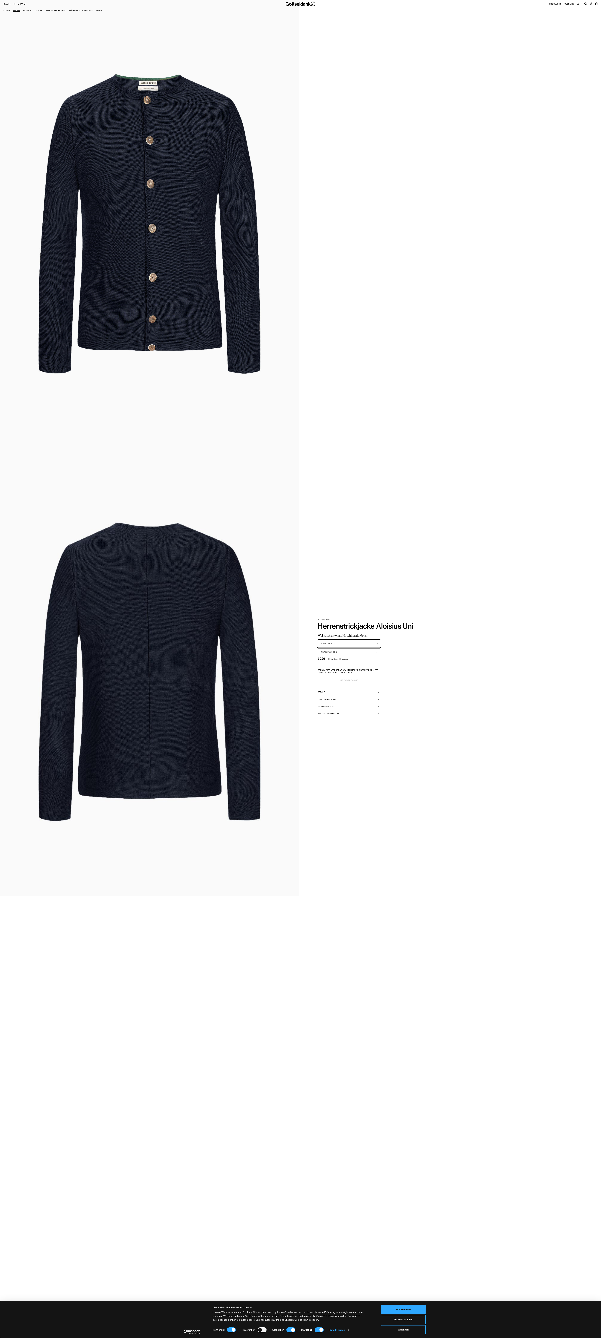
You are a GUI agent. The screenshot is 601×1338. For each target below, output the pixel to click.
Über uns (569, 4)
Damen (6, 11)
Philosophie (555, 4)
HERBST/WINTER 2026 (56, 11)
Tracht (6, 4)
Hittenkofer (20, 4)
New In (99, 11)
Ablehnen (403, 1329)
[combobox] (349, 644)
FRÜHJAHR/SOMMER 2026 (81, 11)
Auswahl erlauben (403, 1319)
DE (578, 4)
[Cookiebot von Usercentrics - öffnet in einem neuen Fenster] (191, 1332)
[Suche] (585, 4)
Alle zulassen (403, 1309)
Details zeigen (337, 1330)
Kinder (39, 11)
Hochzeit (28, 11)
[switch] (262, 1329)
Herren (16, 11)
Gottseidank (300, 4)
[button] (149, 224)
